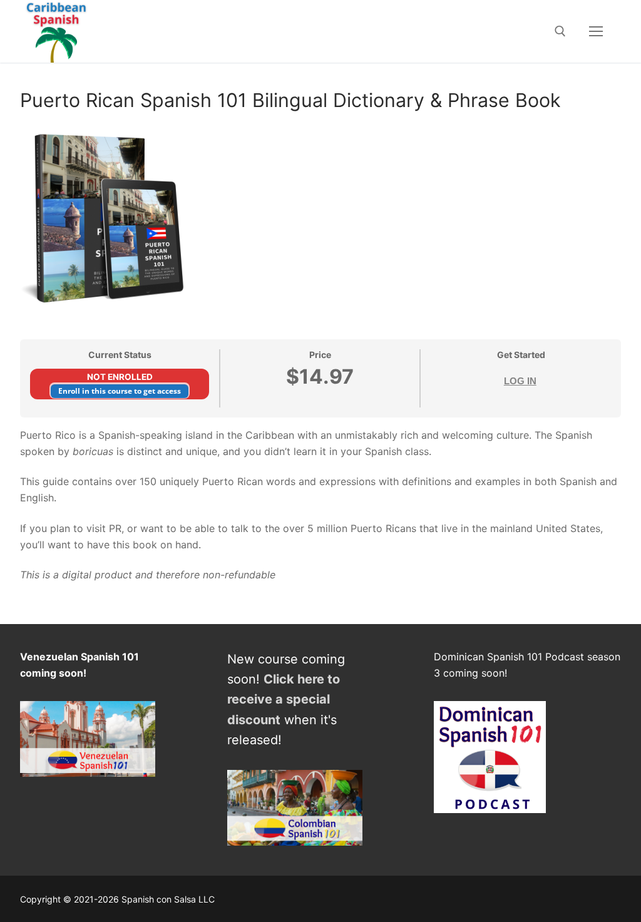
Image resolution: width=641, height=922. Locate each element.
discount (253, 719)
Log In (520, 381)
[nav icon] (596, 31)
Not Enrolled (120, 377)
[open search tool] (560, 31)
